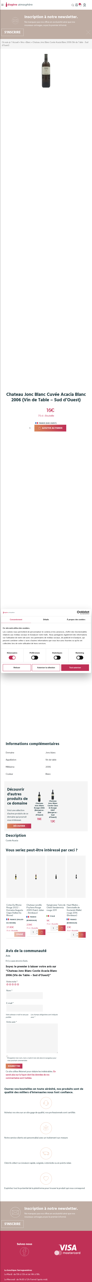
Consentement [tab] (16, 619)
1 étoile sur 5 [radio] (7, 984)
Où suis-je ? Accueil (10, 42)
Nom (9, 990)
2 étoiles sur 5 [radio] (10, 984)
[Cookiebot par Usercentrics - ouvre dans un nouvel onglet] (78, 612)
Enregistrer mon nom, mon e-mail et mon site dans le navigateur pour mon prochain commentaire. (31, 1059)
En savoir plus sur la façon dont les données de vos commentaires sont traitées (31, 1074)
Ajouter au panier (52, 428)
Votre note (11, 981)
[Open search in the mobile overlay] (73, 5)
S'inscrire (12, 32)
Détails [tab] (46, 619)
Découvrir (19, 826)
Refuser (17, 668)
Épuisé (19, 934)
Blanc (28, 42)
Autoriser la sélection (46, 668)
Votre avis (11, 1022)
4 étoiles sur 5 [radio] (15, 984)
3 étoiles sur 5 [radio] (13, 984)
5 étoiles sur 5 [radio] (18, 984)
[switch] (34, 658)
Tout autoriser (75, 668)
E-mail (10, 1003)
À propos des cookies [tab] (76, 619)
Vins (22, 42)
